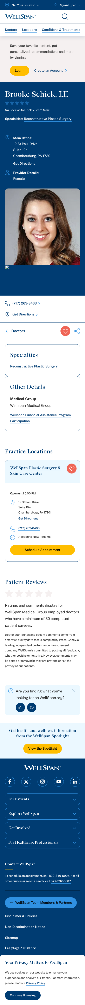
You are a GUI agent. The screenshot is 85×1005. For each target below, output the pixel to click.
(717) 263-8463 (24, 303)
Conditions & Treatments (61, 30)
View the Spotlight (42, 748)
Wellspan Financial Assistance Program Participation (40, 418)
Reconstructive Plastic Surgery (48, 119)
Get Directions (24, 163)
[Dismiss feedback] (74, 690)
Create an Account (48, 70)
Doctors (11, 30)
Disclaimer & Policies (21, 916)
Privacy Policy (35, 983)
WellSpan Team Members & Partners (43, 903)
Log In (19, 70)
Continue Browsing (23, 995)
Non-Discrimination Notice (25, 927)
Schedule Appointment (42, 550)
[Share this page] (76, 331)
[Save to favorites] (65, 331)
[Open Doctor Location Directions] (42, 276)
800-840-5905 (59, 875)
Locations (29, 30)
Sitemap (11, 938)
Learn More (42, 110)
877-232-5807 (61, 881)
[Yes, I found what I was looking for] (20, 707)
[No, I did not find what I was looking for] (31, 707)
